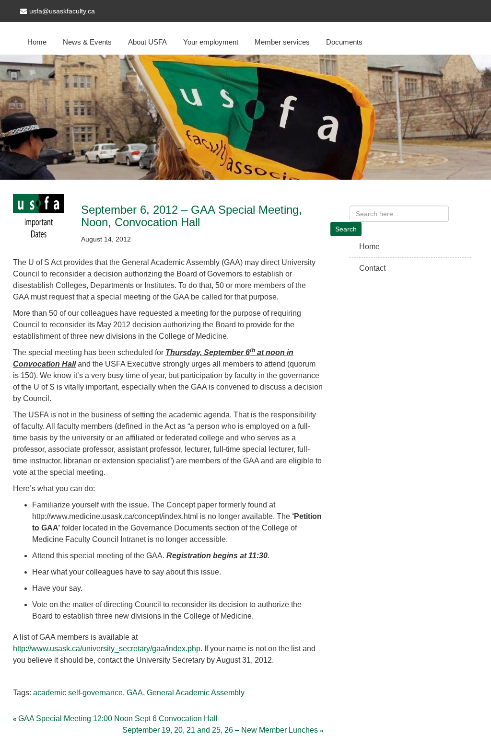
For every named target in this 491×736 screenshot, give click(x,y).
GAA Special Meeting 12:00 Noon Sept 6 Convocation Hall (118, 718)
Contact (372, 268)
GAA (135, 693)
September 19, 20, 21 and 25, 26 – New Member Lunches (220, 730)
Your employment (210, 42)
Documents (344, 42)
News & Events (87, 42)
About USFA (147, 42)
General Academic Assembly (196, 693)
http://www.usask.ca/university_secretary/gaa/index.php (106, 648)
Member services (282, 42)
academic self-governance (78, 693)
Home (37, 42)
